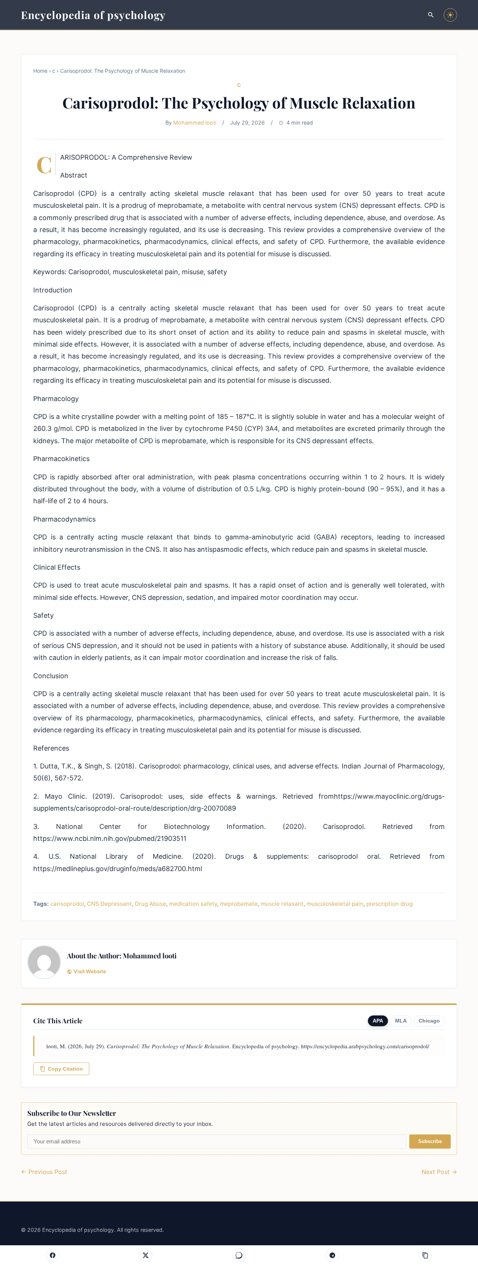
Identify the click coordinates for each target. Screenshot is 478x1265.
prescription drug (389, 903)
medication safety (193, 903)
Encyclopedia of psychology (93, 15)
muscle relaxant (282, 903)
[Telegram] (332, 1255)
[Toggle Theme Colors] (450, 15)
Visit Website (90, 971)
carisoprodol (67, 903)
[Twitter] (145, 1255)
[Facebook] (52, 1255)
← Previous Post (44, 1171)
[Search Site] (431, 15)
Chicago (429, 1021)
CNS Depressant (109, 903)
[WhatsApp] (239, 1255)
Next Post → (439, 1171)
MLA (401, 1021)
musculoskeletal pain (335, 903)
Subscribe (430, 1141)
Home (40, 71)
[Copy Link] (425, 1255)
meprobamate (239, 903)
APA (378, 1021)
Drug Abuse (150, 903)
